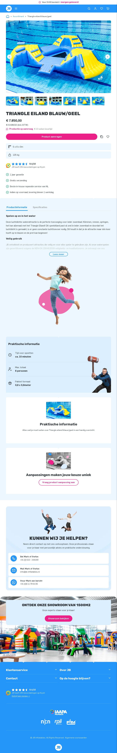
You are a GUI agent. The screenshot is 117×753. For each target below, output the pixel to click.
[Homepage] (9, 8)
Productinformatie (17, 207)
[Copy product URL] (101, 137)
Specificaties (40, 207)
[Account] (95, 8)
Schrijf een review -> (21, 696)
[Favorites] (101, 8)
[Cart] (108, 8)
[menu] (16, 8)
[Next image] (107, 56)
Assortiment (18, 16)
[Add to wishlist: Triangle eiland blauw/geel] (108, 137)
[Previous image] (9, 56)
